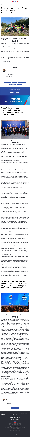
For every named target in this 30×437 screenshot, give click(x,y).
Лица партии (12, 413)
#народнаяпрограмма (12, 84)
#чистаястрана (14, 82)
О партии (2, 413)
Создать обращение (15, 92)
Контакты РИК (3, 414)
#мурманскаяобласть (7, 82)
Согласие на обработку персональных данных (15, 430)
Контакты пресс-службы (14, 414)
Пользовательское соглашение (15, 428)
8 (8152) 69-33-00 (15, 417)
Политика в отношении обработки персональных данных (15, 429)
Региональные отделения (23, 413)
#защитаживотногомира (22, 82)
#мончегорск (19, 84)
